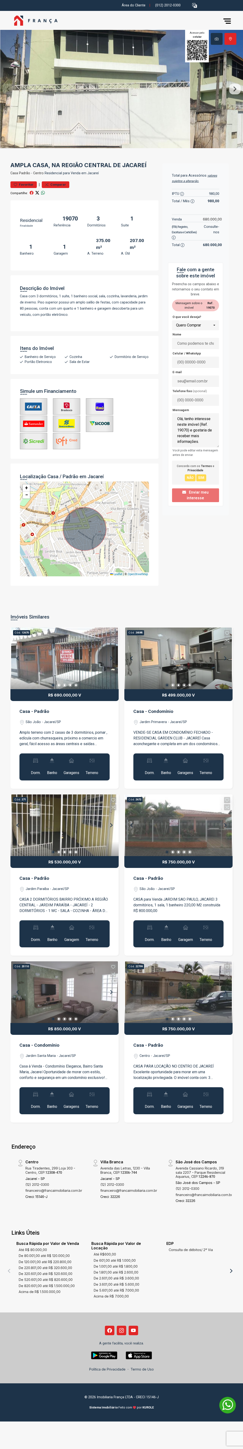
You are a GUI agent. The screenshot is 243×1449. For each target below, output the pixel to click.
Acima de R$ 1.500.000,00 (40, 1292)
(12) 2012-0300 (37, 1185)
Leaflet (117, 574)
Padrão (24, 173)
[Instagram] (121, 1330)
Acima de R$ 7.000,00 (111, 1296)
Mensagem (181, 410)
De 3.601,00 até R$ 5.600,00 (116, 1284)
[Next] (111, 658)
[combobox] (195, 325)
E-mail (177, 372)
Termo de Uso (142, 1369)
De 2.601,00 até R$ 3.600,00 (116, 1278)
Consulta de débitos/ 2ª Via (191, 1250)
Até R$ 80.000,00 (33, 1250)
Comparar (58, 184)
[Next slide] (235, 89)
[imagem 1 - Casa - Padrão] (64, 658)
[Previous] (18, 658)
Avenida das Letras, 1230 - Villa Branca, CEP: (125, 1170)
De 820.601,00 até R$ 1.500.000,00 (47, 1286)
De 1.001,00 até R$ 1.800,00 (116, 1266)
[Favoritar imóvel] (113, 633)
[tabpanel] (121, 89)
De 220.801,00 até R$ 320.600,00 (45, 1268)
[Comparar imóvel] (113, 640)
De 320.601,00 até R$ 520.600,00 (45, 1274)
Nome (177, 334)
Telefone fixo (190, 391)
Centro (38, 173)
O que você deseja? (187, 317)
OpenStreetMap (138, 574)
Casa (14, 173)
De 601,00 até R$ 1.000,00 (115, 1260)
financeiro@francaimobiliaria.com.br (53, 1190)
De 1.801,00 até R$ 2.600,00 (116, 1272)
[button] (195, 5)
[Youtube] (133, 1330)
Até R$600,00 (105, 1254)
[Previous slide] (8, 89)
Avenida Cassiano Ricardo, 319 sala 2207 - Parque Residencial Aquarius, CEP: (200, 1172)
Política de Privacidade (107, 1369)
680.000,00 (212, 219)
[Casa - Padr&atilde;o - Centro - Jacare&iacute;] (34, 21)
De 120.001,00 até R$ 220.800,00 (45, 1262)
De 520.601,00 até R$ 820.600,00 (46, 1280)
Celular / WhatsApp (187, 353)
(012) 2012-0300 (168, 5)
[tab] (217, 39)
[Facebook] (109, 1330)
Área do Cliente (133, 5)
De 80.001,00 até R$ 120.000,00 (44, 1256)
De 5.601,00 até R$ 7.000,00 (116, 1290)
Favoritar (25, 184)
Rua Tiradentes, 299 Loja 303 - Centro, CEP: (50, 1170)
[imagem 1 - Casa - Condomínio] (178, 658)
